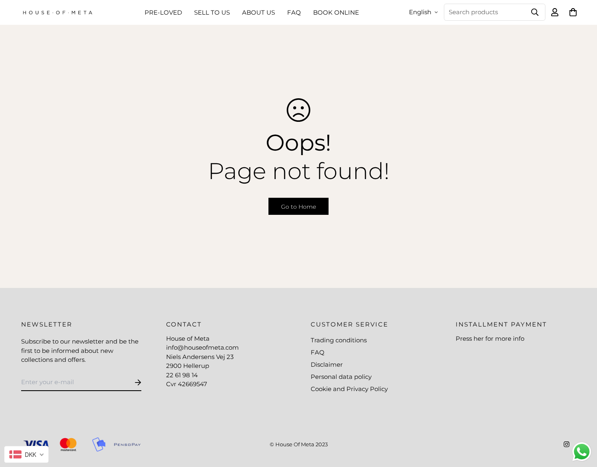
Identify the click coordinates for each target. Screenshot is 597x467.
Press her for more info (490, 338)
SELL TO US (212, 12)
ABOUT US (258, 12)
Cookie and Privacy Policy (349, 389)
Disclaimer (327, 364)
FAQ (294, 12)
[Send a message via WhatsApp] (582, 452)
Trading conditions (339, 340)
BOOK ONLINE (336, 12)
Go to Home (298, 206)
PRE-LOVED (163, 12)
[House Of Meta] (57, 12)
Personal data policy (341, 377)
